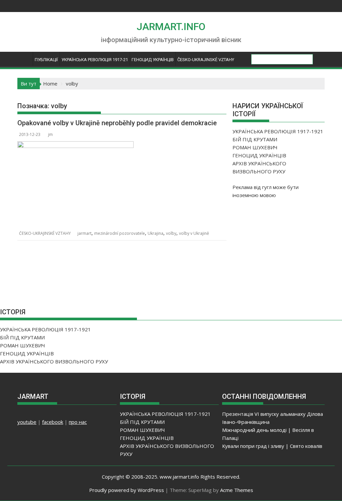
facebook (52, 422)
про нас (78, 422)
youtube (26, 422)
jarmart (84, 233)
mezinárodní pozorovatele (119, 233)
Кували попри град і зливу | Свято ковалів (272, 446)
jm (50, 134)
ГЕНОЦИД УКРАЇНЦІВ (153, 59)
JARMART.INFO (171, 26)
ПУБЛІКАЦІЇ (46, 59)
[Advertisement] (282, 248)
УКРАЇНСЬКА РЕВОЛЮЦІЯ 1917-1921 (277, 131)
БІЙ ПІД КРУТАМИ (254, 139)
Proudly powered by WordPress (126, 490)
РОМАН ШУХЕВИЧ (255, 147)
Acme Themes (236, 490)
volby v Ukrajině (194, 233)
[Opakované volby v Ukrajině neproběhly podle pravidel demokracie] (75, 145)
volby (171, 233)
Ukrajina (155, 233)
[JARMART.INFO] (24, 61)
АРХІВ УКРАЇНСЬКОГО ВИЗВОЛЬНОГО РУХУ (54, 361)
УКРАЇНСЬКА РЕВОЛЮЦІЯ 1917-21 (94, 59)
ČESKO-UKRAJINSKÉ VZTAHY (205, 59)
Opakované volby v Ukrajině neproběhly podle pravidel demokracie (117, 123)
